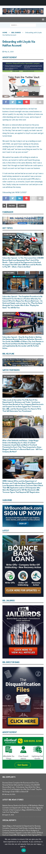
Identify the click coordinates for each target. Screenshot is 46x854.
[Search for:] (23, 25)
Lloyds (22, 206)
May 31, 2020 (8, 52)
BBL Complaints (8, 777)
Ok (24, 850)
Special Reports (9, 820)
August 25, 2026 (9, 815)
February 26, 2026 (9, 794)
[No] (43, 845)
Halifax (12, 206)
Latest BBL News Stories (12, 800)
